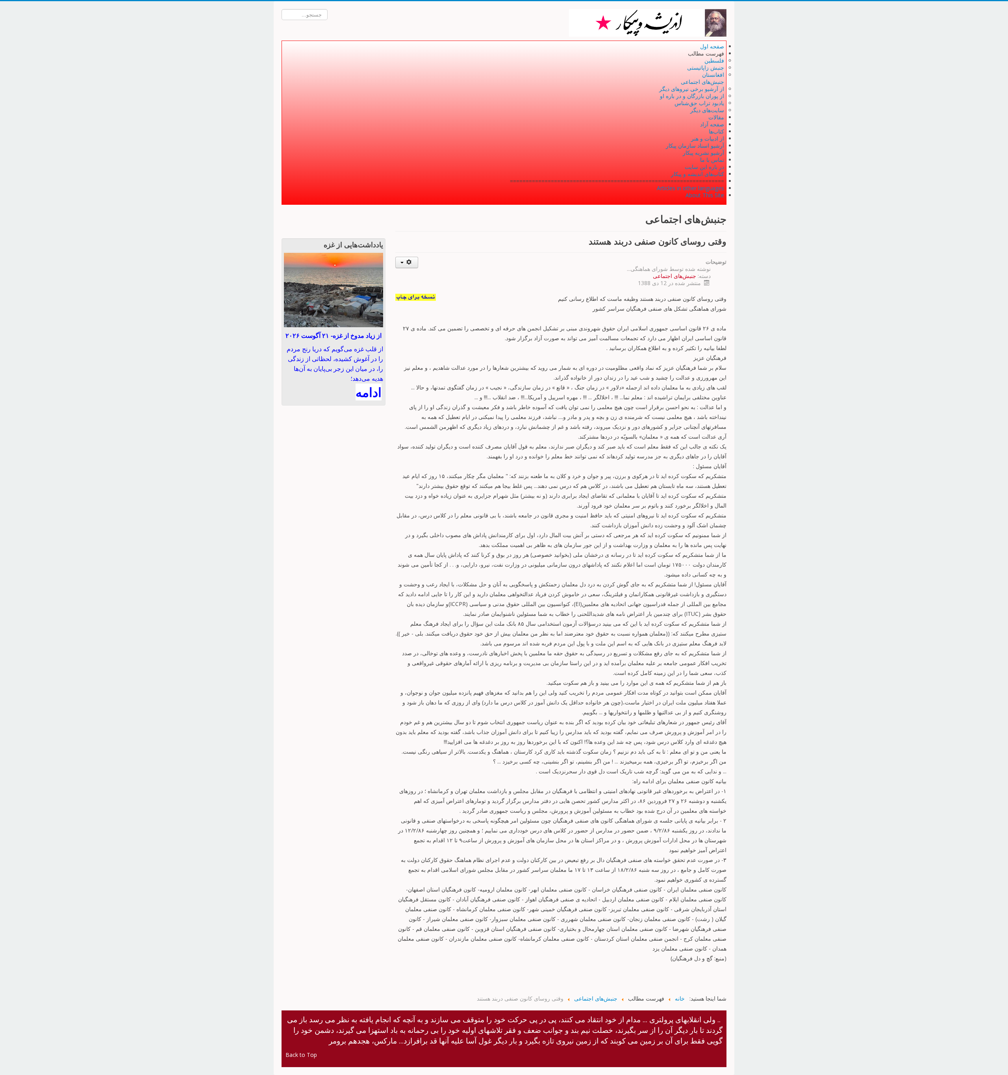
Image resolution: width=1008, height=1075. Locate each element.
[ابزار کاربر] (407, 262)
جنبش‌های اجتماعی (674, 276)
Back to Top (301, 1054)
